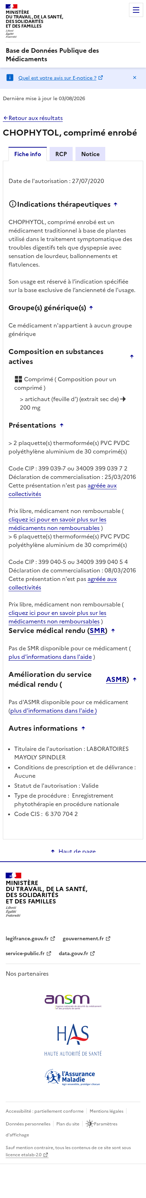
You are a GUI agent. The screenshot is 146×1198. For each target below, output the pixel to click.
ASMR (116, 679)
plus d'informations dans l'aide (50, 656)
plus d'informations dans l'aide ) (53, 710)
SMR (97, 630)
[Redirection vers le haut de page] (117, 204)
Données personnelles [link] (28, 1124)
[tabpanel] (73, 499)
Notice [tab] (90, 154)
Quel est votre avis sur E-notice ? (57, 78)
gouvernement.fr (83, 938)
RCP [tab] (61, 154)
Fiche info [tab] (27, 154)
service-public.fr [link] (25, 953)
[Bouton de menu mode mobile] (136, 10)
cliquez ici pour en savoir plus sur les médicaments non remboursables (57, 523)
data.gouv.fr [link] (73, 953)
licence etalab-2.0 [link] (23, 1155)
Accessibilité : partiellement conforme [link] (45, 1111)
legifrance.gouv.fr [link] (27, 938)
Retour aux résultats (36, 118)
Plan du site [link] (67, 1124)
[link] (73, 54)
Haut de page (77, 851)
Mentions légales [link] (106, 1111)
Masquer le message (134, 77)
